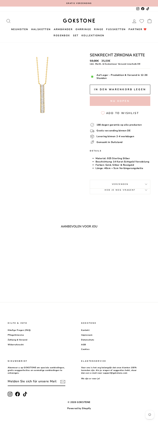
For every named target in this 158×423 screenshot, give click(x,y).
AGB (83, 344)
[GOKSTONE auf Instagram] (10, 394)
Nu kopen (120, 101)
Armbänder (63, 29)
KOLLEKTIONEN (93, 35)
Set (76, 35)
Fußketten (116, 29)
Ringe (98, 29)
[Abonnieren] (62, 381)
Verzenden (120, 184)
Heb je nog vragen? (120, 190)
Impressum (86, 335)
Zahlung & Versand (17, 340)
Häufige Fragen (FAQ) (19, 330)
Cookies (85, 349)
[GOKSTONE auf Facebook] (17, 394)
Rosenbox (62, 35)
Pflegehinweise (16, 335)
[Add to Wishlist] (36, 242)
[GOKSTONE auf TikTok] (25, 394)
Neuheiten (19, 29)
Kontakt (85, 330)
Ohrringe (83, 29)
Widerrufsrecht (16, 344)
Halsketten (41, 29)
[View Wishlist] (142, 21)
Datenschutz (87, 340)
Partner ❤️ (138, 29)
